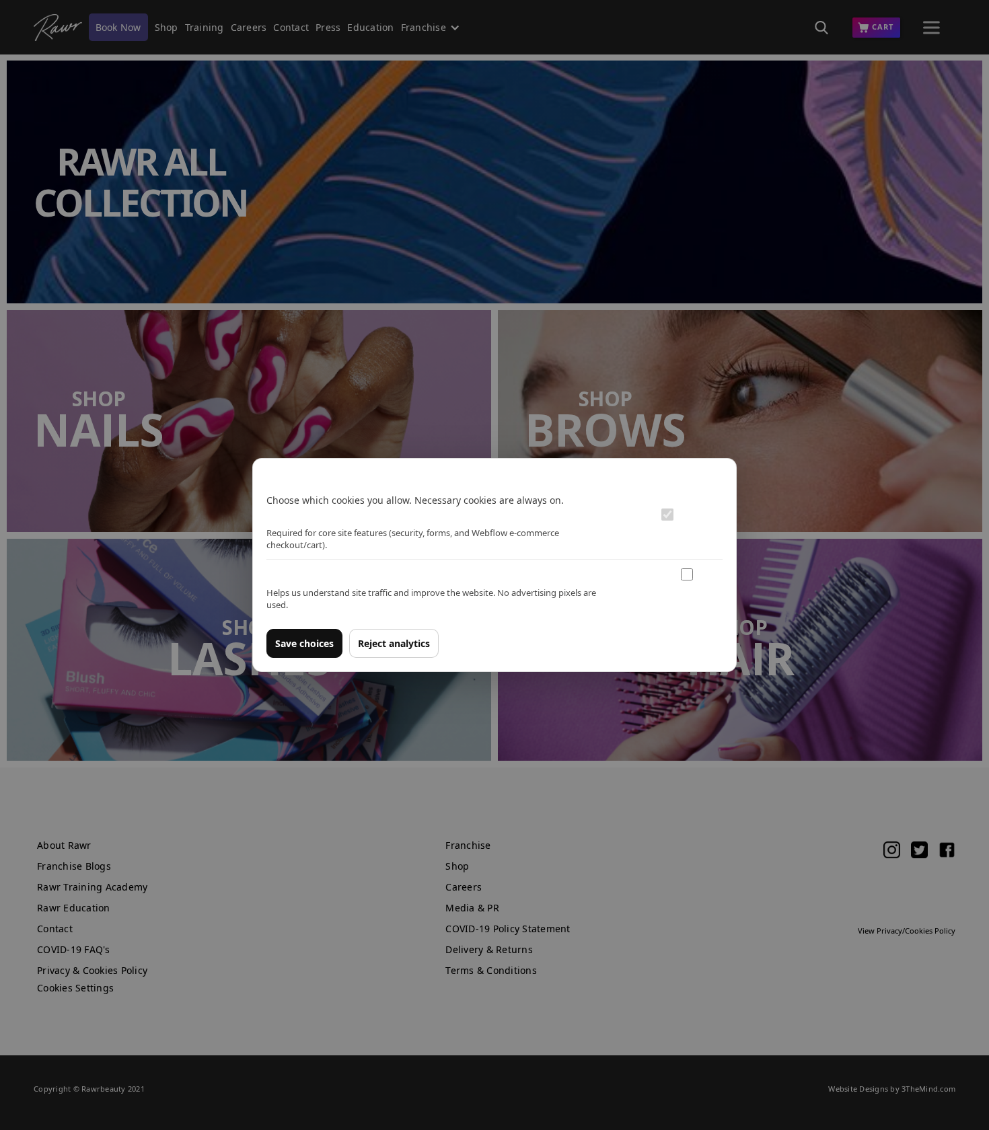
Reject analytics (394, 643)
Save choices (304, 643)
